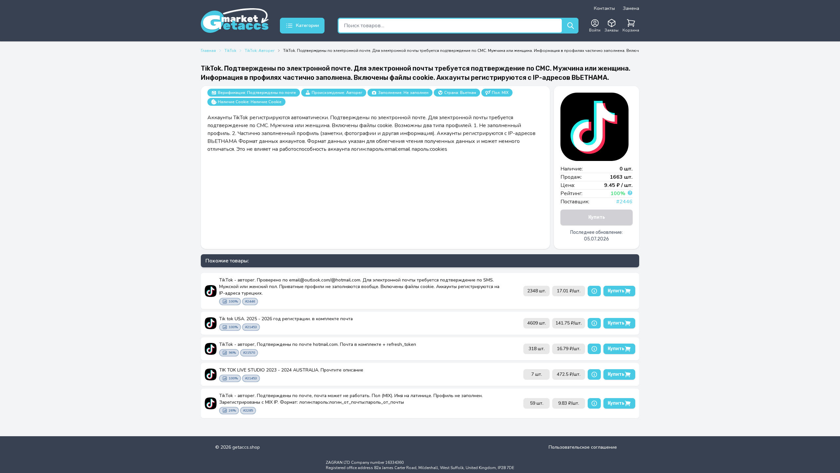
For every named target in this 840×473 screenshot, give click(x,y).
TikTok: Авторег (260, 50)
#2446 (624, 201)
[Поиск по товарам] (570, 26)
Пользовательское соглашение (583, 447)
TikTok (230, 50)
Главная (208, 50)
